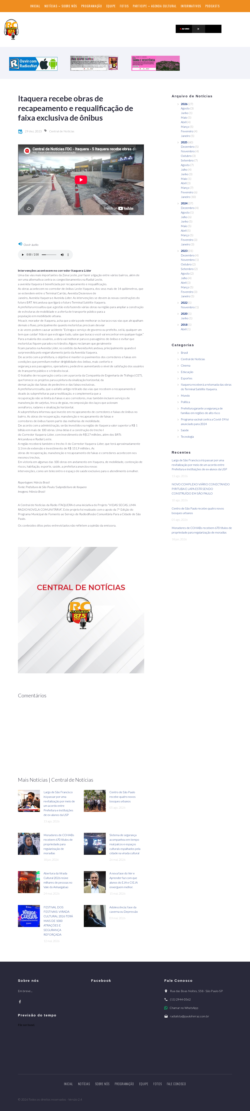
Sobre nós (69, 6)
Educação (187, 372)
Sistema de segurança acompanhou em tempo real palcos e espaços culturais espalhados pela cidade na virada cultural (124, 844)
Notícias (50, 6)
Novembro (188, 151)
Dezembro (188, 146)
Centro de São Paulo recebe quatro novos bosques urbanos (122, 796)
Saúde (185, 430)
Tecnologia (187, 436)
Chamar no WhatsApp (184, 1007)
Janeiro (185, 135)
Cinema (185, 365)
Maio (184, 117)
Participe (140, 6)
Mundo (185, 395)
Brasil (184, 352)
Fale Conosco (176, 1084)
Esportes (186, 378)
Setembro (187, 160)
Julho (184, 169)
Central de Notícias (61, 131)
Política (185, 402)
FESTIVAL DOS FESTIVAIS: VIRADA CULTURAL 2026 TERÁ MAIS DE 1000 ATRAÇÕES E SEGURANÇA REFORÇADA (58, 920)
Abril (183, 122)
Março (185, 126)
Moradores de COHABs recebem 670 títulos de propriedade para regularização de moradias (59, 844)
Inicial (35, 6)
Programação (91, 6)
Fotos (124, 6)
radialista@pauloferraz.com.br (189, 1016)
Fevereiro (187, 131)
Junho (184, 113)
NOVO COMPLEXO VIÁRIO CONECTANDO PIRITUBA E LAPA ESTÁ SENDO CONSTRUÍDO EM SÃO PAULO (201, 488)
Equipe (111, 6)
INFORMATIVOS (191, 6)
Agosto (185, 108)
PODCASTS (212, 6)
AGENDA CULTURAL (164, 6)
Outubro (186, 155)
